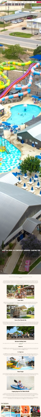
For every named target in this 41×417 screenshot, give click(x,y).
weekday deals (21, 343)
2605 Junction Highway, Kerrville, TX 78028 (35, 0)
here (33, 395)
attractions (8, 303)
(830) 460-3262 (28, 0)
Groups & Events (25, 2)
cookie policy (38, 414)
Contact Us (24, 0)
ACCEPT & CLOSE (34, 415)
